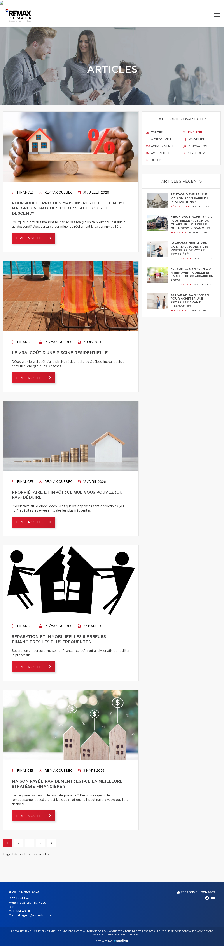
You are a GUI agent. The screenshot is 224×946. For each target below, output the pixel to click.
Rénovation (197, 146)
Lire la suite (29, 238)
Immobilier (196, 139)
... (29, 843)
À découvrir (161, 139)
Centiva (121, 940)
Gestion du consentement (122, 934)
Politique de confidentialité (176, 931)
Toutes (156, 132)
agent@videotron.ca (36, 915)
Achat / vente (162, 146)
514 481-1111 (24, 911)
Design (156, 160)
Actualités (159, 153)
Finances (25, 192)
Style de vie (197, 153)
